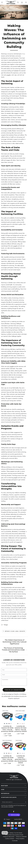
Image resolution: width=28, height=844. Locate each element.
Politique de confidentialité (21, 836)
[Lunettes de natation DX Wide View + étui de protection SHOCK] (7, 715)
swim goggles (7, 75)
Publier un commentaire (14, 690)
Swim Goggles (11, 363)
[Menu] (2, 2)
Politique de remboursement (8, 836)
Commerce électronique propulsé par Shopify (14, 834)
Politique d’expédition (20, 838)
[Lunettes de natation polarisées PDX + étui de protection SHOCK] (20, 745)
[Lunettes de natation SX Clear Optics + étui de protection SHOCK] (20, 715)
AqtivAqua (12, 833)
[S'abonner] (26, 802)
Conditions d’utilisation (9, 838)
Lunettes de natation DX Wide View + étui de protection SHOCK (7, 728)
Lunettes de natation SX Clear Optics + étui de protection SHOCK (20, 728)
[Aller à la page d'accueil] (11, 2)
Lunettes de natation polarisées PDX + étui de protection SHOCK (20, 759)
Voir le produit (11, 719)
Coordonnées (15, 840)
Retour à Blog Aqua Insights (15, 631)
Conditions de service (19, 696)
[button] (18, 2)
